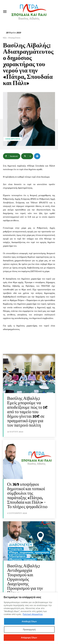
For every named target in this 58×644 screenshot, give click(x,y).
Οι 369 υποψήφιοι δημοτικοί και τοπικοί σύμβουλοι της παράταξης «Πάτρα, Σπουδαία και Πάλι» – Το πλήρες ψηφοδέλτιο (27, 495)
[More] (37, 156)
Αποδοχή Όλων (29, 621)
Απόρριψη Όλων (29, 637)
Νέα (4, 37)
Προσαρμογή (29, 629)
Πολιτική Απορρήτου (33, 614)
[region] (29, 618)
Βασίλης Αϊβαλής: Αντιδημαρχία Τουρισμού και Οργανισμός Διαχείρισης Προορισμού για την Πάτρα (25, 579)
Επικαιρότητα (14, 37)
